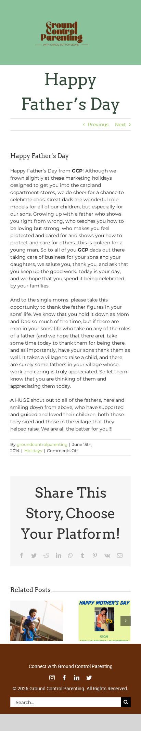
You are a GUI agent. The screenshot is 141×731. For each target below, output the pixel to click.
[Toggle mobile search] (113, 58)
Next (120, 132)
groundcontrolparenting (42, 451)
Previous (98, 132)
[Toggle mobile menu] (127, 58)
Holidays (33, 457)
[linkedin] (76, 685)
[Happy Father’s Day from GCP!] (36, 611)
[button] (15, 628)
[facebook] (64, 685)
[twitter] (89, 685)
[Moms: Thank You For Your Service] (104, 611)
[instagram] (52, 685)
